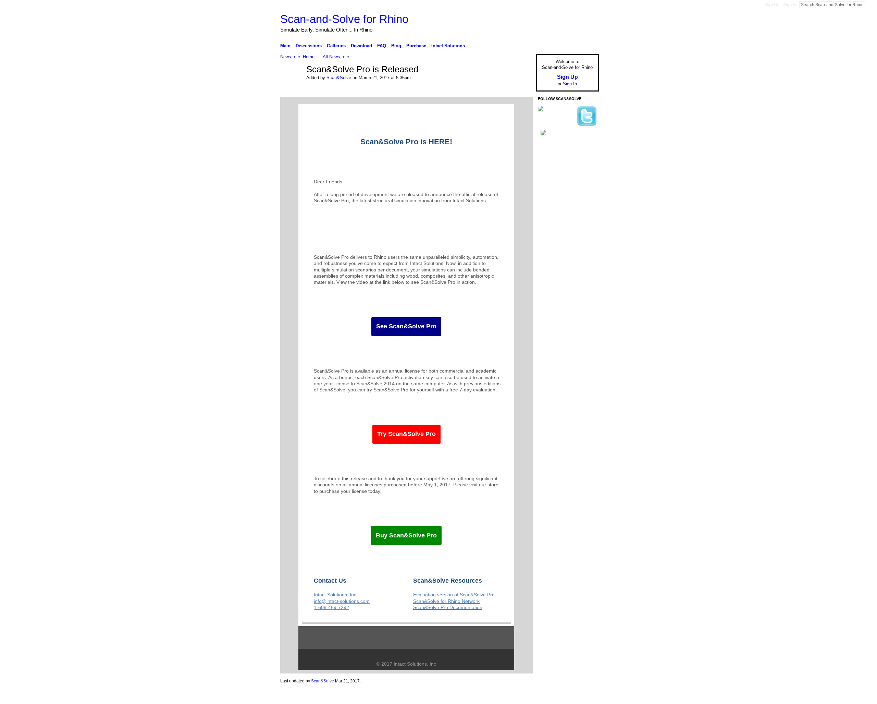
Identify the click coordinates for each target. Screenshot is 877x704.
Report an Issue (548, 696)
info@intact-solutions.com (342, 601)
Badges (521, 696)
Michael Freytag (332, 696)
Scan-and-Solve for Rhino (344, 19)
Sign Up (771, 4)
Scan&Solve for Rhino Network (446, 601)
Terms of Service (583, 696)
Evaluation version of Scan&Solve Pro (454, 594)
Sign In (789, 4)
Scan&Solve (338, 77)
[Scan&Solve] (291, 82)
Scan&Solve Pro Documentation (447, 607)
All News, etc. (336, 56)
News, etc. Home (297, 56)
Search (870, 4)
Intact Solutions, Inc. (336, 594)
